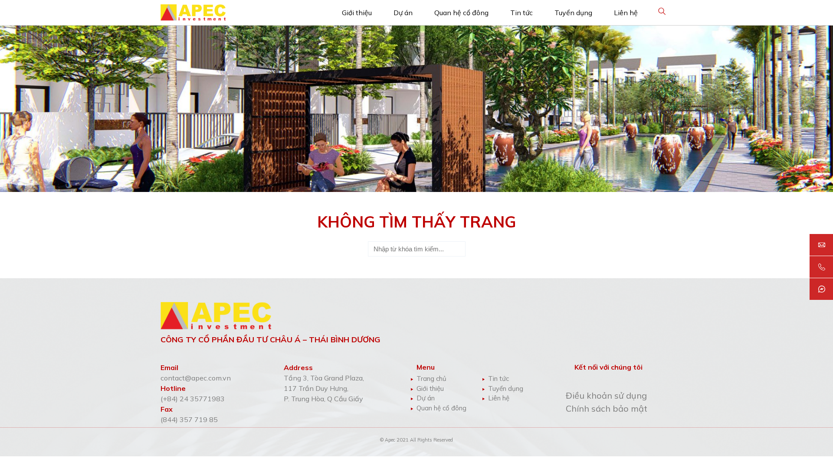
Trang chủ (431, 378)
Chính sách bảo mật (606, 408)
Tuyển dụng (505, 388)
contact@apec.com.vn (196, 378)
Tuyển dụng (573, 12)
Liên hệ (626, 12)
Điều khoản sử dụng (606, 395)
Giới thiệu (357, 12)
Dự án (403, 12)
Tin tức (521, 12)
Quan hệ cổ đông (461, 12)
